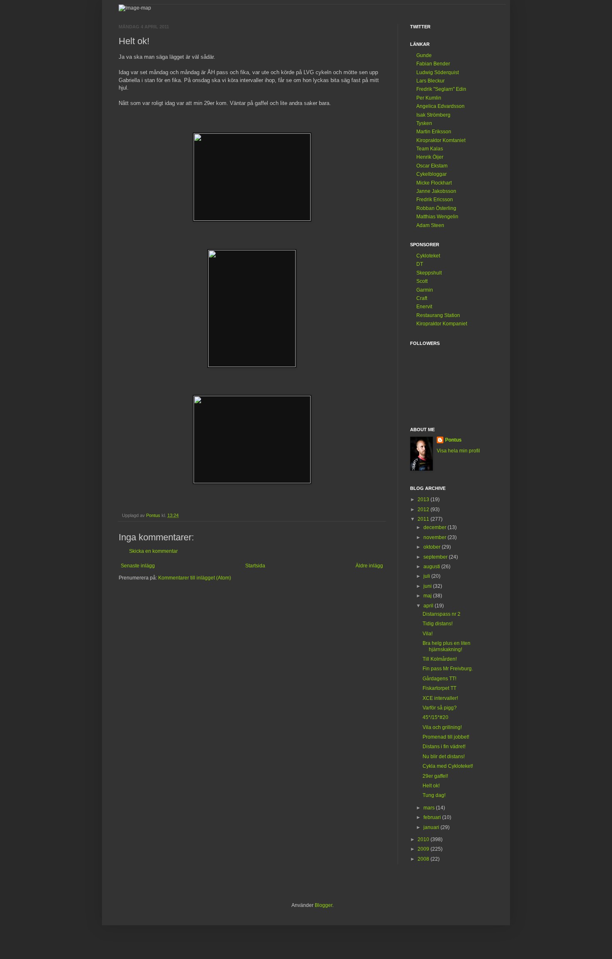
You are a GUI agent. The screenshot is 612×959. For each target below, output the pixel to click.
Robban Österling (436, 208)
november (435, 537)
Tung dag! (434, 795)
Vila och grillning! (442, 727)
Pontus (453, 440)
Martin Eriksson (433, 132)
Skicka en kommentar (153, 551)
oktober (432, 547)
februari (432, 817)
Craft (421, 298)
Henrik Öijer (429, 157)
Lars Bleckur (430, 81)
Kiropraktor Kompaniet (441, 324)
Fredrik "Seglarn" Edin (441, 89)
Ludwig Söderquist (437, 72)
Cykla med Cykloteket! (448, 766)
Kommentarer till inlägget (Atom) (194, 578)
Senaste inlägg (138, 566)
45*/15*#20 (435, 717)
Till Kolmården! (440, 659)
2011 (424, 519)
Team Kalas (429, 149)
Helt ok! (431, 786)
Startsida (255, 566)
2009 (424, 849)
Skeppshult (429, 273)
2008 (424, 859)
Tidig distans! (438, 624)
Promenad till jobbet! (446, 737)
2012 (424, 509)
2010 (424, 839)
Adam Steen (430, 225)
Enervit (424, 307)
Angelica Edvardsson (440, 106)
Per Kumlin (428, 98)
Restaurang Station (438, 315)
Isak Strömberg (433, 115)
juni (428, 586)
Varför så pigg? (440, 708)
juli (427, 576)
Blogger (323, 905)
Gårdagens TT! (439, 679)
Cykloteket (428, 256)
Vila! (428, 634)
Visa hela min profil (458, 451)
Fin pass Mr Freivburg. (448, 669)
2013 (424, 499)
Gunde (424, 55)
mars (429, 808)
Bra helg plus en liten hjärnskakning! (446, 646)
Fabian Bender (433, 64)
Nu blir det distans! (444, 756)
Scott (422, 281)
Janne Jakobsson (436, 191)
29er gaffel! (435, 776)
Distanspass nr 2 (441, 614)
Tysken (424, 123)
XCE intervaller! (440, 698)
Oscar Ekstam (432, 166)
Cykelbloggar (431, 174)
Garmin (424, 290)
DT (419, 264)
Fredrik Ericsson (434, 199)
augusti (432, 566)
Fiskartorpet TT (439, 688)
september (436, 557)
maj (428, 596)
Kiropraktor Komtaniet (440, 140)
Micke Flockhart (434, 183)
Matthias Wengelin (437, 217)
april (429, 606)
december (435, 527)
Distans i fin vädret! (444, 746)
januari (431, 827)
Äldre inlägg (369, 566)
